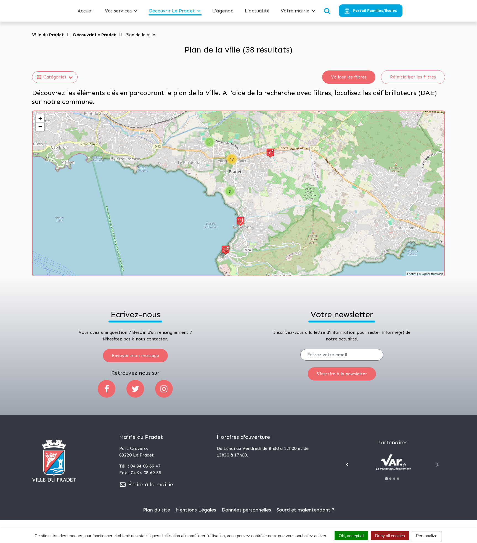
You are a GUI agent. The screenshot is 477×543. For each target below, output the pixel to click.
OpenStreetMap (432, 273)
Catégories (54, 77)
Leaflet (411, 273)
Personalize (426, 535)
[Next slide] (437, 464)
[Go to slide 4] (398, 479)
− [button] (40, 126)
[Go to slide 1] (386, 478)
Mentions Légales (196, 510)
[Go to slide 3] (394, 479)
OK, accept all (351, 535)
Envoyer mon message (135, 355)
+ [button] (40, 118)
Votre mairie (295, 11)
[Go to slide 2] (390, 479)
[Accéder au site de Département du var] (392, 464)
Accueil (86, 11)
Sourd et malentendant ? (305, 510)
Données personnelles (246, 510)
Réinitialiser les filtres (413, 77)
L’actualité (257, 11)
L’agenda (223, 11)
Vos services (118, 11)
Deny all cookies (390, 535)
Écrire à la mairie (149, 484)
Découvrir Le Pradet (172, 11)
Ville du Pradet (48, 34)
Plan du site (156, 510)
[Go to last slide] (347, 464)
